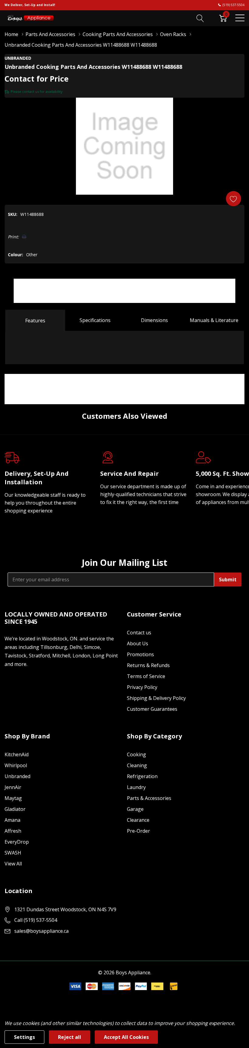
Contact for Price (37, 78)
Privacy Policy (142, 687)
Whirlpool (16, 765)
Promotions (140, 654)
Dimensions (154, 320)
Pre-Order (138, 831)
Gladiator (15, 809)
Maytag (13, 798)
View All (13, 863)
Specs (95, 320)
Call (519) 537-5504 (35, 920)
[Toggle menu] (239, 17)
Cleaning (137, 765)
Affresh (13, 831)
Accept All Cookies (126, 1037)
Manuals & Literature (214, 320)
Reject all (69, 1037)
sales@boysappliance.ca (41, 931)
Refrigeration (142, 776)
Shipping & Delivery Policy (156, 698)
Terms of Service (146, 676)
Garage (135, 809)
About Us (137, 643)
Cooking (136, 754)
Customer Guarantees (152, 709)
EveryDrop (17, 841)
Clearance (138, 820)
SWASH (13, 852)
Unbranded (17, 776)
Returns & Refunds (148, 665)
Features (35, 320)
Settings (24, 1037)
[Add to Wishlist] (233, 198)
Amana (12, 820)
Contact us (139, 632)
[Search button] (200, 18)
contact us (30, 91)
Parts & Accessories (149, 798)
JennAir (13, 787)
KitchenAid (17, 754)
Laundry (136, 787)
